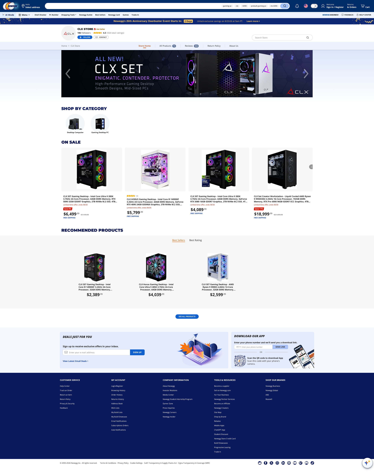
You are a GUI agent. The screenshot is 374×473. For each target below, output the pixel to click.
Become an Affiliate (222, 403)
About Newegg (169, 386)
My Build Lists (116, 412)
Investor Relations (170, 390)
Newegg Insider (169, 416)
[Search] (284, 6)
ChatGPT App (219, 430)
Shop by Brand (220, 416)
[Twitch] (300, 462)
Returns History (117, 399)
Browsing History (118, 390)
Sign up (137, 352)
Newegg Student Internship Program (177, 399)
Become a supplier (221, 386)
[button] (31, 6)
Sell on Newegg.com (222, 390)
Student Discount (221, 434)
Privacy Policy (123, 463)
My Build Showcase (119, 416)
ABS (267, 395)
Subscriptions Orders (119, 425)
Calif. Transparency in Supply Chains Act (160, 463)
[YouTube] (294, 462)
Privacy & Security (67, 403)
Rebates (217, 421)
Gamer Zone (168, 403)
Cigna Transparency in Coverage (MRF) (194, 463)
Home (64, 45)
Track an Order (66, 390)
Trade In (217, 452)
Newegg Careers (169, 412)
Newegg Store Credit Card (225, 438)
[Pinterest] (289, 462)
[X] (271, 462)
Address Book (117, 403)
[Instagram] (277, 462)
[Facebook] (265, 462)
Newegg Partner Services (224, 399)
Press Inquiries (169, 408)
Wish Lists (115, 408)
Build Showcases (221, 443)
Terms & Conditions (108, 463)
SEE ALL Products (187, 316)
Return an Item (66, 395)
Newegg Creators (221, 408)
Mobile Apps (219, 425)
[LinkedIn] (283, 462)
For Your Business (221, 395)
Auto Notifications (118, 430)
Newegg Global (272, 390)
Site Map (217, 412)
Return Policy (65, 399)
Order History (116, 395)
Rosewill (269, 399)
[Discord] (306, 462)
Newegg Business (273, 386)
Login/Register (117, 386)
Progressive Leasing (222, 447)
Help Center (65, 386)
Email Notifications (119, 421)
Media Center (168, 395)
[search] (308, 37)
